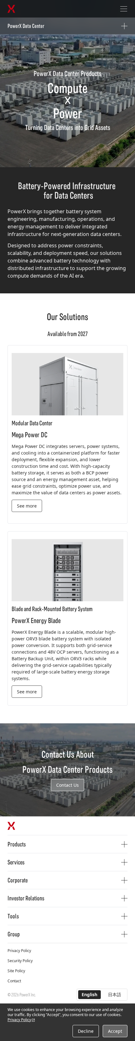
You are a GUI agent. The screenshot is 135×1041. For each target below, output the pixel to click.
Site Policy (16, 970)
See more (27, 506)
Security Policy (20, 960)
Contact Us (67, 785)
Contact (14, 981)
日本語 (114, 994)
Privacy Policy (19, 950)
